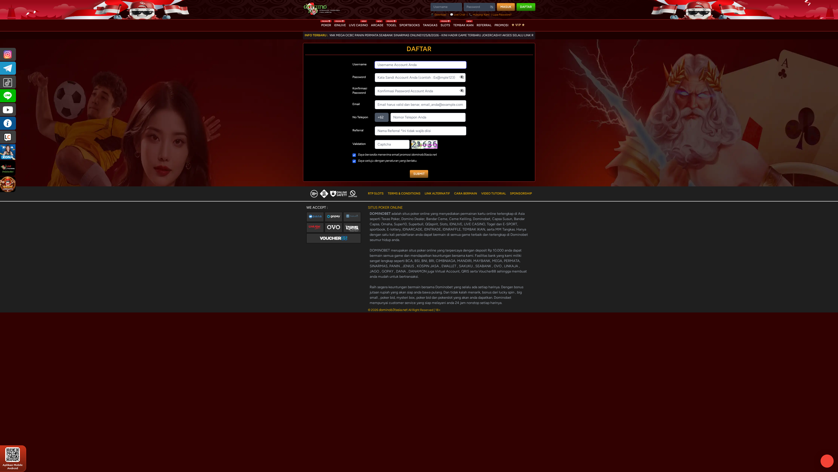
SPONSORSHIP (521, 193)
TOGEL (391, 24)
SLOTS (445, 24)
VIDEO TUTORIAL (493, 193)
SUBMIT (419, 174)
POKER (326, 24)
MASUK (505, 7)
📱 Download (439, 14)
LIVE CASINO (358, 24)
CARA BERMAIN (465, 193)
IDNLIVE (340, 24)
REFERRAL (484, 25)
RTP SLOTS (376, 193)
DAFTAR (526, 7)
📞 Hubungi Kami (479, 14)
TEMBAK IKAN (463, 24)
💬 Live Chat (457, 14)
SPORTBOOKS (409, 25)
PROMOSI (501, 25)
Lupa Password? (502, 14)
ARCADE (377, 24)
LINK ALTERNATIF (437, 193)
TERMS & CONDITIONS (404, 193)
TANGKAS (430, 25)
